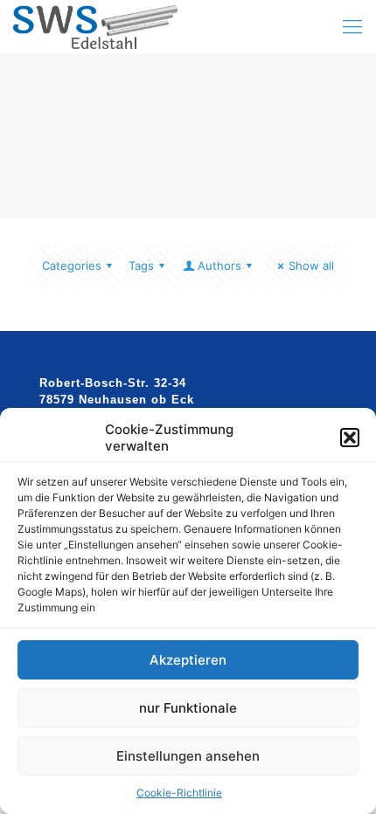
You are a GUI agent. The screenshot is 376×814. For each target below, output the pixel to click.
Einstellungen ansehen (188, 756)
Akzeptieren (188, 660)
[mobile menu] (352, 26)
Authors (219, 265)
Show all (311, 265)
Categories (71, 265)
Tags (141, 265)
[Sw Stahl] (95, 26)
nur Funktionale (188, 708)
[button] (350, 437)
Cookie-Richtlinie (179, 792)
